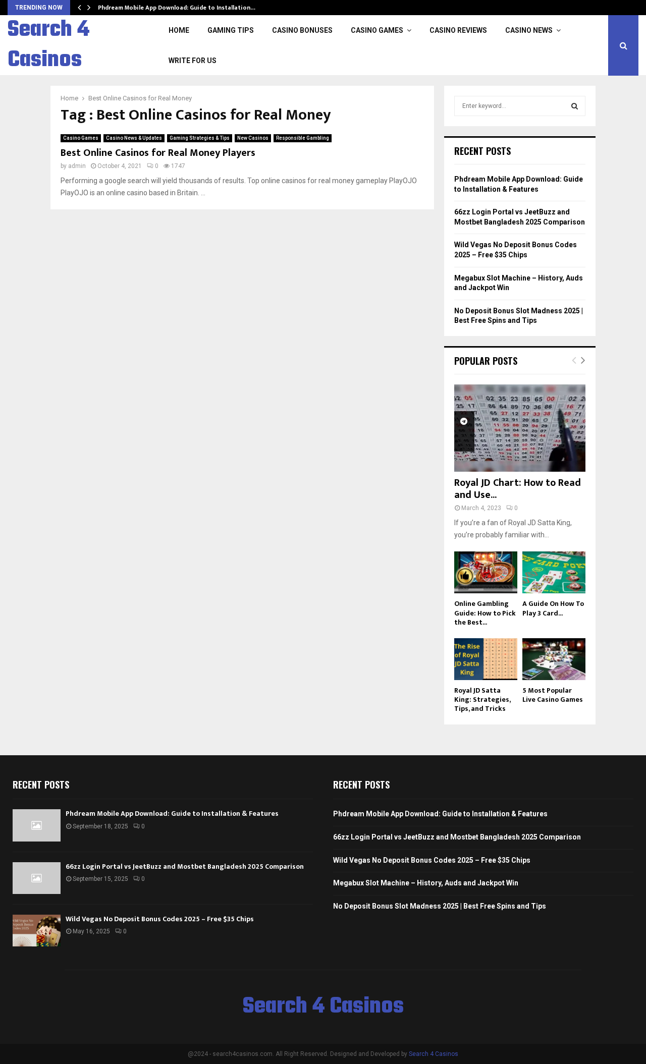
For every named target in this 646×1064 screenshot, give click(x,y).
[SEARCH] (574, 106)
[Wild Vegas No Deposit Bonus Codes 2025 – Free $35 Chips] (37, 930)
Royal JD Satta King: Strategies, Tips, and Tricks (482, 699)
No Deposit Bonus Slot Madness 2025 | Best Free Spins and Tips (439, 906)
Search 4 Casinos (48, 45)
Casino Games (377, 30)
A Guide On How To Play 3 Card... (553, 608)
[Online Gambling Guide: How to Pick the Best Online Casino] (485, 572)
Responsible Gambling (302, 138)
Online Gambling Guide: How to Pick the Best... (485, 613)
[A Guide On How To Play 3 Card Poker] (553, 572)
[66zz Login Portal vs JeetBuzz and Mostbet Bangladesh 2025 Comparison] (37, 878)
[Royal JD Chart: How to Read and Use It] (519, 428)
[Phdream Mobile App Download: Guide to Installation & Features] (37, 825)
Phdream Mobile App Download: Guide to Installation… (176, 8)
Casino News (529, 30)
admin (77, 166)
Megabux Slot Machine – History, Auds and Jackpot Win (425, 883)
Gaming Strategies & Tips (200, 138)
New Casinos (252, 138)
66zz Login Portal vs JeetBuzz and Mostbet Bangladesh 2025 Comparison (185, 866)
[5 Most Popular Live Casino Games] (553, 659)
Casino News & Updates (134, 138)
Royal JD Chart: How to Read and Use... (517, 488)
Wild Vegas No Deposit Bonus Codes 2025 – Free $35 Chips (160, 919)
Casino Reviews (458, 30)
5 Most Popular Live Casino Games (552, 695)
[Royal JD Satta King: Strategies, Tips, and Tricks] (485, 659)
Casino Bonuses (302, 30)
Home (179, 30)
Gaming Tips (230, 30)
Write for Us (193, 61)
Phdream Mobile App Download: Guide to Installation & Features (172, 813)
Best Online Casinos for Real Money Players (158, 152)
